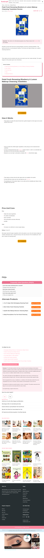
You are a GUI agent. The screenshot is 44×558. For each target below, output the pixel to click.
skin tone (28, 179)
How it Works (8, 68)
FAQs (6, 71)
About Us (24, 489)
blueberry (20, 149)
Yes (5, 396)
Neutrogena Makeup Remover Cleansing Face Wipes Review (16, 350)
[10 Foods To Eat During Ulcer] (16, 472)
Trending (10, 2)
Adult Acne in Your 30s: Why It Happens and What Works (12, 401)
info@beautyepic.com (26, 521)
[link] (6, 535)
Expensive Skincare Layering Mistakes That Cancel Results (13, 406)
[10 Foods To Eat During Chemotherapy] (27, 456)
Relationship (4, 517)
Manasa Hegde (10, 11)
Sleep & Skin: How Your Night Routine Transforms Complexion (16, 442)
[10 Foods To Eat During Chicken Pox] (37, 456)
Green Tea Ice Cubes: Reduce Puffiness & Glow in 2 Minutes (37, 429)
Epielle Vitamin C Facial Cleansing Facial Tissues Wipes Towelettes (17, 361)
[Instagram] (23, 517)
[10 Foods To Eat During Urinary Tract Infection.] (27, 472)
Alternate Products (9, 73)
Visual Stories (16, 2)
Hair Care (3, 512)
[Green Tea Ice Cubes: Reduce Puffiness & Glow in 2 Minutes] (37, 423)
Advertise (24, 496)
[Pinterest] (28, 517)
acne (27, 152)
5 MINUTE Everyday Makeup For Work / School (18, 535)
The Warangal (25, 510)
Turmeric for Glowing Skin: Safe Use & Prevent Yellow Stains (6, 442)
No (10, 396)
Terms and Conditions (26, 500)
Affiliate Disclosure (26, 491)
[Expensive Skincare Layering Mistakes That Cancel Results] (16, 423)
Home (3, 5)
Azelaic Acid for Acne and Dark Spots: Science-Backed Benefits (27, 442)
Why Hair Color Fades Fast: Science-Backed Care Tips (12, 409)
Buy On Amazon (36, 303)
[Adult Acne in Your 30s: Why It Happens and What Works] (6, 423)
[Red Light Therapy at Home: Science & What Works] (27, 423)
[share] (29, 535)
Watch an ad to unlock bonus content (10, 364)
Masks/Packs (13, 5)
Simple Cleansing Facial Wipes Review (12, 351)
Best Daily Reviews (26, 512)
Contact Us (25, 494)
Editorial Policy (25, 498)
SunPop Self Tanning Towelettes (10, 357)
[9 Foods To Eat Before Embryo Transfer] (16, 456)
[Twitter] (26, 517)
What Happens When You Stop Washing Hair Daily (11, 403)
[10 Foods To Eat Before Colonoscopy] (6, 456)
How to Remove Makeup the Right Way (12, 353)
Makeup (3, 508)
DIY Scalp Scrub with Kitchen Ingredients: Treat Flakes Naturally (14, 412)
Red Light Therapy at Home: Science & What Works (27, 429)
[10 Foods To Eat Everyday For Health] (37, 472)
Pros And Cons (8, 70)
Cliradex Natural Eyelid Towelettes (11, 359)
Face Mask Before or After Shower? (11, 355)
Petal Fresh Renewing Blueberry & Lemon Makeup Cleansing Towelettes (19, 66)
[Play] (36, 544)
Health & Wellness (5, 514)
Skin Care (7, 5)
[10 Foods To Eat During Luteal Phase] (6, 472)
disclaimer (36, 40)
